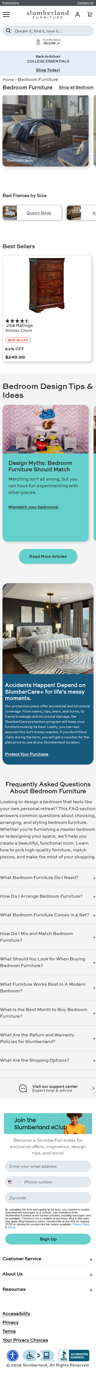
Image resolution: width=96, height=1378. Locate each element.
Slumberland (35, 1365)
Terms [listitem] (9, 1331)
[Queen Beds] (10, 213)
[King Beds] (74, 213)
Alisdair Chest (18, 330)
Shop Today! (48, 70)
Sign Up (48, 1239)
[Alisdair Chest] (47, 285)
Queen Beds (39, 212)
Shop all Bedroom (76, 87)
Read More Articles (48, 556)
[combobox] (48, 31)
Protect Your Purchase (26, 754)
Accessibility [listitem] (16, 1313)
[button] (90, 14)
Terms (11, 1227)
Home (8, 79)
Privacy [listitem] (10, 1322)
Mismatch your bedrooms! (33, 507)
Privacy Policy (81, 1224)
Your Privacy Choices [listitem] (25, 1340)
